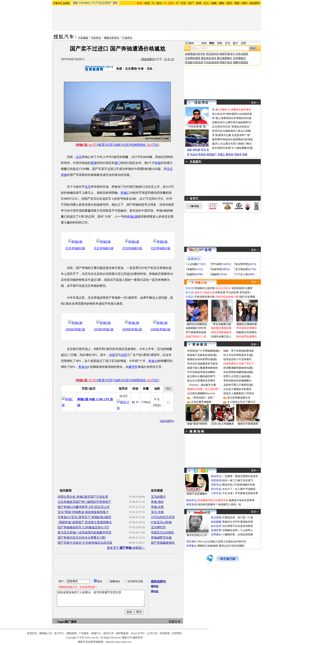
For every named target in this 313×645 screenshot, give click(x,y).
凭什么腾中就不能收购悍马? (236, 122)
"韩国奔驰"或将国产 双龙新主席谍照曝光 (85, 522)
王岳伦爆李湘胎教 (201, 401)
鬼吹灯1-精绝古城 (204, 292)
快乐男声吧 (241, 264)
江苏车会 (216, 493)
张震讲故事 (237, 288)
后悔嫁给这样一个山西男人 (237, 530)
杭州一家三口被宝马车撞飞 (237, 480)
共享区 (189, 296)
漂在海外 (191, 541)
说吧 (243, 43)
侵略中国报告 (240, 62)
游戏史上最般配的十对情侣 (238, 393)
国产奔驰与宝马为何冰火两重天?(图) (82, 537)
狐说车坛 (216, 476)
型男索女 (216, 534)
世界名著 (220, 292)
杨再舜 (216, 139)
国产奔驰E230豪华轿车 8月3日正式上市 (84, 507)
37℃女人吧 (241, 274)
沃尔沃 (201, 144)
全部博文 (177, 633)
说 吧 (208, 250)
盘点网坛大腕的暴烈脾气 (201, 376)
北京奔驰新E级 (75, 248)
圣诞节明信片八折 (196, 336)
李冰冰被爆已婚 (222, 324)
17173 (95, 2)
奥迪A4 (153, 361)
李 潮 (215, 118)
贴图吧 (191, 274)
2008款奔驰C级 (75, 329)
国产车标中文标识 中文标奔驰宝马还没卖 (85, 542)
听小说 (189, 292)
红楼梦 (249, 288)
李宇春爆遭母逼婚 (196, 332)
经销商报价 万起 (144, 144)
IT (177, 3)
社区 (126, 144)
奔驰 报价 (157, 501)
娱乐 (159, 3)
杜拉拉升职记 (223, 288)
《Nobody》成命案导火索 (201, 384)
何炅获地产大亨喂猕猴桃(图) (203, 350)
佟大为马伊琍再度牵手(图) (238, 355)
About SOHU (138, 633)
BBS (244, 3)
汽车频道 (83, 37)
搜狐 (75, 2)
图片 (235, 43)
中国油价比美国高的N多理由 (236, 139)
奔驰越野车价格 (161, 537)
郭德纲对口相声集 (204, 288)
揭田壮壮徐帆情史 (197, 324)
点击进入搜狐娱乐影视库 (237, 389)
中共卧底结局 (211, 62)
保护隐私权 (122, 633)
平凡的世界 (232, 292)
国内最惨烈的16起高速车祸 (213, 500)
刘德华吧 (216, 269)
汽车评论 (96, 37)
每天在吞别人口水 (197, 535)
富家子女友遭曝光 (197, 493)
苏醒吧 (191, 269)
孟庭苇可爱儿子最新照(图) (238, 384)
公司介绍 (152, 633)
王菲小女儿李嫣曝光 (222, 423)
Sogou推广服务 (67, 621)
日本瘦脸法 (239, 58)
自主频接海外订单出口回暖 (235, 130)
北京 (79, 157)
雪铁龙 (238, 154)
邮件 (229, 3)
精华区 (155, 586)
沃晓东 (216, 122)
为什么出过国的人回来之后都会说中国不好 (222, 541)
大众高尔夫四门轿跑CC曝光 (236, 143)
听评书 (189, 288)
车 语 (215, 109)
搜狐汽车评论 (111, 37)
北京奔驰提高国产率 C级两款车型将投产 (84, 501)
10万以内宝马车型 (163, 517)
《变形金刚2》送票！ (203, 397)
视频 (214, 3)
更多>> (255, 102)
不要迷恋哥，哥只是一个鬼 (237, 517)
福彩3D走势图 (247, 296)
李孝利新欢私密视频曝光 (237, 380)
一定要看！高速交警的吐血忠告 (240, 476)
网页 (211, 43)
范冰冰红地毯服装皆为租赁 (202, 363)
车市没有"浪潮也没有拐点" (235, 126)
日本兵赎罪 (241, 53)
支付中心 (59, 633)
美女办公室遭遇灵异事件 (201, 380)
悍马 (203, 149)
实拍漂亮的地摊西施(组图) (238, 372)
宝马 (88, 186)
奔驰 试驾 (157, 507)
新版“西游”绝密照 (197, 423)
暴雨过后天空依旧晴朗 (231, 545)
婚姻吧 (215, 274)
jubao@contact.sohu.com (118, 641)
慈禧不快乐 (226, 62)
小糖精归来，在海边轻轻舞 (237, 534)
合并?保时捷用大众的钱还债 (236, 113)
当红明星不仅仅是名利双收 (237, 526)
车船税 (204, 140)
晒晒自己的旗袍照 (208, 545)
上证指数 (192, 264)
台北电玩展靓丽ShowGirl (201, 393)
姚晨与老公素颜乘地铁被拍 (202, 367)
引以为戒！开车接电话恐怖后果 (240, 493)
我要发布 (175, 621)
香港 (94, 163)
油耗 (118, 144)
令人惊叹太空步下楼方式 (241, 401)
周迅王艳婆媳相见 (221, 332)
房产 (191, 3)
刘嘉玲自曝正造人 (221, 336)
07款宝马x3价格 (161, 522)
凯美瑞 (202, 154)
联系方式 (108, 633)
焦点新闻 (216, 517)
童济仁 (216, 143)
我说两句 (255, 3)
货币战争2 (245, 292)
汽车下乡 (192, 144)
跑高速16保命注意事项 (241, 500)
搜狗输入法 (45, 633)
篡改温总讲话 (208, 58)
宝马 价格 (157, 512)
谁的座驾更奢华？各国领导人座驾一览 (219, 504)
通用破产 (212, 154)
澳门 (118, 163)
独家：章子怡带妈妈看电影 (238, 350)
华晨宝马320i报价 (162, 532)
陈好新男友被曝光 (246, 336)
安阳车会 (216, 484)
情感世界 (216, 530)
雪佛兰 (221, 154)
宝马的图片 (158, 496)
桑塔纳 (229, 154)
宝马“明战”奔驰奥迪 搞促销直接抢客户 (83, 512)
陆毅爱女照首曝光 (246, 332)
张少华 (216, 113)
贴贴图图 (216, 521)
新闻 (204, 43)
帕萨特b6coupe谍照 (197, 136)
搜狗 (115, 2)
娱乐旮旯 (216, 526)
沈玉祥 (216, 126)
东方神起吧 (241, 269)
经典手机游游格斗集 (226, 296)
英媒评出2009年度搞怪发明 (237, 521)
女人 (206, 3)
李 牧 (215, 135)
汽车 (183, 3)
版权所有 (138, 637)
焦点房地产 (105, 2)
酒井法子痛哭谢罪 (248, 423)
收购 (244, 154)
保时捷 (196, 149)
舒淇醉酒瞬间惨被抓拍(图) (238, 367)
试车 (110, 144)
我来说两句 (148, 59)
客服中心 (96, 633)
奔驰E (124, 192)
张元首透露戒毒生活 (238, 397)
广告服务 (84, 633)
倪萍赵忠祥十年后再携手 (237, 359)
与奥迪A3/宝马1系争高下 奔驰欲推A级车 (84, 517)
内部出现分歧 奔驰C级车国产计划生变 (83, 496)
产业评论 (127, 37)
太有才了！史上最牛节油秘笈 (239, 488)
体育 (147, 3)
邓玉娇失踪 (212, 53)
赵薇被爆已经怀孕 (196, 328)
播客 (221, 3)
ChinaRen (84, 2)
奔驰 (158, 163)
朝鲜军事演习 (227, 53)
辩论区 (155, 591)
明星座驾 (216, 480)
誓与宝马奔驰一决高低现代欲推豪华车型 (84, 532)
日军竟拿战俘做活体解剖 (201, 372)
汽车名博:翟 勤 (197, 126)
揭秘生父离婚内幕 (247, 324)
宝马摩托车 (158, 527)
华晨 (112, 355)
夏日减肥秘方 (224, 58)
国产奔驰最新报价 (163, 542)
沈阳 (124, 355)
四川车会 (216, 488)
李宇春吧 (216, 264)
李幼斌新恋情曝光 (246, 328)
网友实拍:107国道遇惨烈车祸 (238, 484)
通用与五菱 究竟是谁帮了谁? (234, 135)
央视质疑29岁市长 (195, 53)
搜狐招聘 (71, 633)
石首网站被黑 (192, 58)
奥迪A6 (83, 366)
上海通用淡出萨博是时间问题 (234, 118)
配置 (102, 144)
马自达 (194, 154)
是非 (214, 147)
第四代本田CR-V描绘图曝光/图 (235, 147)
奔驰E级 (132, 216)
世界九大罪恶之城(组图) (237, 376)
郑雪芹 (216, 130)
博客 (237, 3)
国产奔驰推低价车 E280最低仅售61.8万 (83, 527)
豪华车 (133, 366)
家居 (198, 3)
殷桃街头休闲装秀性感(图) (202, 359)
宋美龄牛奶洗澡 (194, 62)
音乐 (227, 43)
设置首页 (32, 633)
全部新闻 (164, 633)
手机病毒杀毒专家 (204, 296)
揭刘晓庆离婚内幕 (221, 328)
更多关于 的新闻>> (126, 547)
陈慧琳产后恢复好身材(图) (202, 355)
